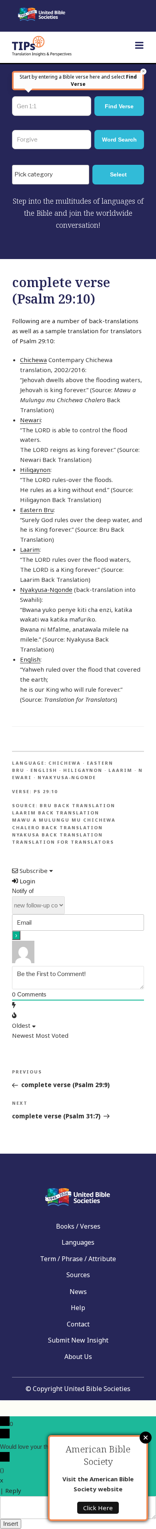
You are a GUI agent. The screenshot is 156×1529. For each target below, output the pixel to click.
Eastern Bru (37, 510)
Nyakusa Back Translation (57, 835)
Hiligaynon (35, 470)
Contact (78, 1324)
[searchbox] (52, 174)
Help (78, 1307)
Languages (78, 1242)
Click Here (98, 1508)
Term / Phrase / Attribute (78, 1258)
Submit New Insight (78, 1340)
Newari (30, 420)
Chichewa (33, 360)
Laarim (30, 549)
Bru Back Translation (77, 805)
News (78, 1291)
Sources (78, 1274)
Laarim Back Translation (55, 813)
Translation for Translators (63, 842)
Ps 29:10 (46, 791)
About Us (78, 1356)
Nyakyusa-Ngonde (46, 589)
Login (26, 881)
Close (146, 1438)
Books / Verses (78, 1226)
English (30, 659)
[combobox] (50, 174)
